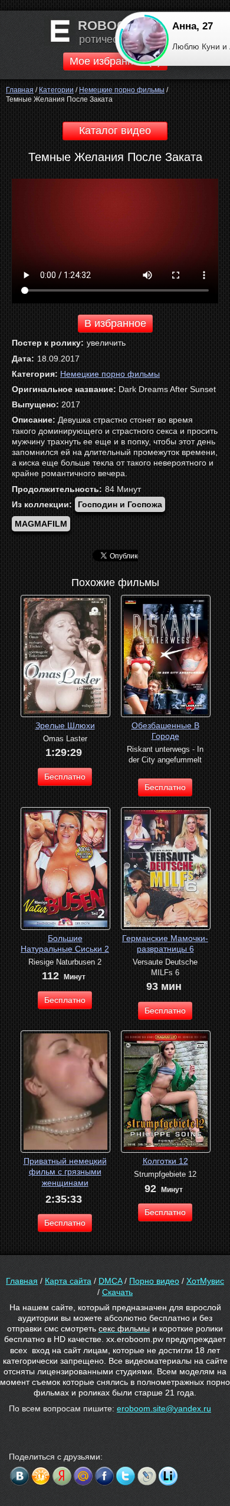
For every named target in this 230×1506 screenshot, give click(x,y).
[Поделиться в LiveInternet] (168, 1476)
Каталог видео (115, 130)
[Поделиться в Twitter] (125, 1476)
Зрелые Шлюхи (65, 725)
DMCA (110, 1281)
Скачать (117, 1292)
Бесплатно (65, 776)
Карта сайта (68, 1281)
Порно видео (154, 1281)
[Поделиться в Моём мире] (83, 1476)
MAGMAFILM (41, 523)
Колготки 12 (165, 1161)
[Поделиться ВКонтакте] (19, 1476)
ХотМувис (205, 1281)
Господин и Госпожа (120, 504)
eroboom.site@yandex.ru (164, 1408)
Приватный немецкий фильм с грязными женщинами (65, 1171)
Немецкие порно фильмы (110, 374)
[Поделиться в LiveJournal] (146, 1476)
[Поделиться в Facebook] (104, 1476)
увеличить (106, 342)
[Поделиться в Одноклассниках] (40, 1476)
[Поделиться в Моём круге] (61, 1476)
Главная (22, 1281)
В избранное (115, 323)
